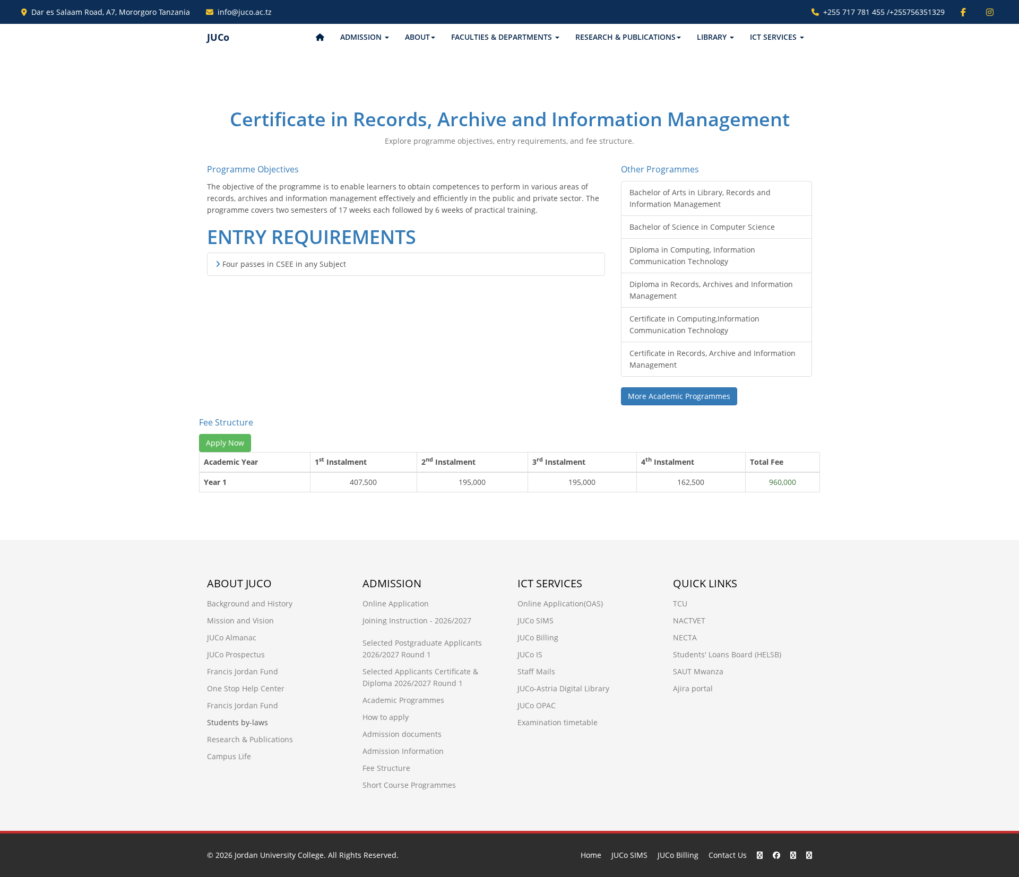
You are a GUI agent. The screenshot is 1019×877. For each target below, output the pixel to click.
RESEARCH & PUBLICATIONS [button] (625, 37)
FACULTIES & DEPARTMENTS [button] (502, 37)
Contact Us (728, 855)
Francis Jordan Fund (242, 671)
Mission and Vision (240, 620)
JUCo (218, 37)
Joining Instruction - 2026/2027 (416, 620)
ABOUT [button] (417, 37)
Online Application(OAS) (560, 603)
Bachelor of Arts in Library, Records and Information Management (700, 198)
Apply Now (225, 443)
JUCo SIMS (535, 620)
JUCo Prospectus (236, 654)
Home (591, 855)
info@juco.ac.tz (245, 12)
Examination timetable (557, 722)
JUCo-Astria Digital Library (563, 688)
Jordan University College (279, 855)
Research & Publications (250, 739)
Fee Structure (386, 768)
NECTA (685, 637)
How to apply (385, 717)
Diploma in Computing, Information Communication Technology (692, 255)
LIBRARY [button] (713, 37)
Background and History (249, 603)
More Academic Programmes (679, 396)
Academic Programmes (403, 700)
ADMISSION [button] (362, 37)
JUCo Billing (537, 637)
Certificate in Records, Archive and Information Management (712, 359)
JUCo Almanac (231, 637)
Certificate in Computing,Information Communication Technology (694, 324)
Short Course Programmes (409, 785)
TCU (680, 603)
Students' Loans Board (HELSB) (727, 654)
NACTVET (689, 620)
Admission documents (402, 734)
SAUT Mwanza (698, 671)
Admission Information (403, 751)
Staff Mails (536, 671)
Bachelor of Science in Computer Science (702, 227)
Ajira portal (693, 688)
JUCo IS (529, 654)
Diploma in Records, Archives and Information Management (711, 290)
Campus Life (229, 756)
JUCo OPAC (536, 705)
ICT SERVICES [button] (774, 37)
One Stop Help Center (245, 688)
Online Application (395, 603)
